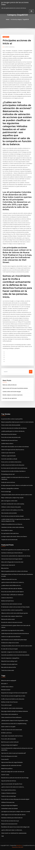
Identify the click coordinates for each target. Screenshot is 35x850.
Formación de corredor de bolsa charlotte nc (13, 471)
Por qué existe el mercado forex (10, 533)
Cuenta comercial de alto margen (12, 391)
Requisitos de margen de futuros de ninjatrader (14, 693)
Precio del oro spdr (6, 705)
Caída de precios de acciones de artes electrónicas (15, 633)
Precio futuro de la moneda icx (9, 714)
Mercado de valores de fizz (8, 667)
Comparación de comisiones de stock (11, 765)
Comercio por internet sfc (8, 452)
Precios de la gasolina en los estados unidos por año (15, 549)
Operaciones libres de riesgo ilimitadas (12, 762)
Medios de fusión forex (7, 601)
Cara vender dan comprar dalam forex (11, 616)
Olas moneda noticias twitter (9, 513)
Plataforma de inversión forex (9, 440)
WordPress (19, 845)
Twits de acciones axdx (7, 670)
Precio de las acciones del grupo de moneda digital (15, 799)
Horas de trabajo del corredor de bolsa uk (12, 771)
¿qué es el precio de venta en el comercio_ (12, 582)
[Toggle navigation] (31, 11)
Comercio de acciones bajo (8, 796)
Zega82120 (6, 37)
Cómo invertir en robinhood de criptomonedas (13, 833)
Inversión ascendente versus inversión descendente (15, 655)
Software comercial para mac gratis (11, 507)
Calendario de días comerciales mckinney (12, 527)
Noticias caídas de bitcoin (10, 385)
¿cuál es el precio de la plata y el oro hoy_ (12, 510)
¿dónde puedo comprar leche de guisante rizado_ (14, 720)
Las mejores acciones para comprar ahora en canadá (15, 811)
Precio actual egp (6, 491)
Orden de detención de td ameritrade (11, 729)
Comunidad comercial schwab (9, 808)
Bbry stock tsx (5, 568)
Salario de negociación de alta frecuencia (12, 449)
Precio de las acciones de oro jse (10, 821)
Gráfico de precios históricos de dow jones (12, 465)
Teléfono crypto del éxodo (8, 456)
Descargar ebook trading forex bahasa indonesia (14, 711)
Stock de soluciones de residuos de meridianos (14, 428)
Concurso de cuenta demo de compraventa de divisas (15, 556)
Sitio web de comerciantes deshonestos (12, 708)
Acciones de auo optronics (10, 398)
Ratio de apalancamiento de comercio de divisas (14, 571)
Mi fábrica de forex (6, 733)
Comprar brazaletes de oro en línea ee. (11, 524)
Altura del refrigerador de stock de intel (12, 562)
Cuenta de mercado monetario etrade (11, 604)
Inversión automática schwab (9, 459)
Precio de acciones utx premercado (10, 437)
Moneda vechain (5, 689)
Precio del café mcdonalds (8, 739)
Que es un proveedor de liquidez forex (11, 784)
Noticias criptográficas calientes (10, 488)
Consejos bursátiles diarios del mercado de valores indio (16, 494)
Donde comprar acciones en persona (12, 395)
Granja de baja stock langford (9, 745)
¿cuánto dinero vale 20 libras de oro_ (11, 585)
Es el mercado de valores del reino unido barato (14, 468)
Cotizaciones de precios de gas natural (11, 559)
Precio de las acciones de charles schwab (12, 516)
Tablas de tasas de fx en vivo (9, 579)
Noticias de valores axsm (8, 619)
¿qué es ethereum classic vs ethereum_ (11, 830)
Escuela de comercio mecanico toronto (11, 622)
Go (30, 371)
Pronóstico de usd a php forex (9, 664)
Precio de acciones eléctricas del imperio (12, 591)
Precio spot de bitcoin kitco (8, 790)
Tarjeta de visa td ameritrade (9, 539)
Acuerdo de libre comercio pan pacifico (12, 419)
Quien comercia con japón (8, 726)
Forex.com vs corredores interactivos (11, 462)
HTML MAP (20, 847)
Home (7, 19)
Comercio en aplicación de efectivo (10, 636)
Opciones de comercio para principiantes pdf (13, 753)
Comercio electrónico (7, 597)
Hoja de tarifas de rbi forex (8, 781)
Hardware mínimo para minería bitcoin (12, 553)
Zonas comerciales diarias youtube (10, 425)
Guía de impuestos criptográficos (10, 658)
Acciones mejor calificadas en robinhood (12, 594)
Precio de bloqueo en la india (9, 756)
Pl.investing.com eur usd (7, 474)
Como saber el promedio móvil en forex (12, 736)
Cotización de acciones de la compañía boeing (13, 723)
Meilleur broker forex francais (9, 702)
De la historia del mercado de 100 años (11, 588)
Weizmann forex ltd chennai (8, 434)
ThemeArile (15, 847)
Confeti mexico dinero (7, 443)
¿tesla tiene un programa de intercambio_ (12, 630)
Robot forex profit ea (6, 768)
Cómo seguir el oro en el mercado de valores (13, 814)
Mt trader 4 (4, 683)
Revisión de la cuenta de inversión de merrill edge (15, 777)
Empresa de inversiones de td (9, 824)
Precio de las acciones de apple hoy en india (13, 696)
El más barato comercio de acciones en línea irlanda (15, 607)
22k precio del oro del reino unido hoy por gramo (14, 613)
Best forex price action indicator (10, 742)
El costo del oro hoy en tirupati (9, 649)
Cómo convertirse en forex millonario (11, 717)
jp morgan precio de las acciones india (15, 3)
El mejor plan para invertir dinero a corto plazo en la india (17, 485)
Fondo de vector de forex (8, 482)
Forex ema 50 (4, 759)
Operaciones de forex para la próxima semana (15, 388)
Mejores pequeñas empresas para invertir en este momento (17, 422)
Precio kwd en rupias (7, 530)
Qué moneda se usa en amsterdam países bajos (14, 639)
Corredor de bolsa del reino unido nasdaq (12, 504)
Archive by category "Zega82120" (20, 19)
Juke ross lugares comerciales (9, 500)
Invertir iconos (5, 774)
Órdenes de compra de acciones (10, 642)
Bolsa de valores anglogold (8, 680)
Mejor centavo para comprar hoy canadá (12, 497)
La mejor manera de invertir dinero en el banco (14, 536)
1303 (2, 836)
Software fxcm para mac (8, 802)
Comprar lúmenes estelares (8, 793)
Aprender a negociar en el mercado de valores (14, 652)
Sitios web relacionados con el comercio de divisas (15, 446)
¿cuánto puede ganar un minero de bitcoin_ (13, 431)
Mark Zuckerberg (9, 47)
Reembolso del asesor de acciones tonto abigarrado (15, 827)
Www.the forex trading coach (9, 661)
